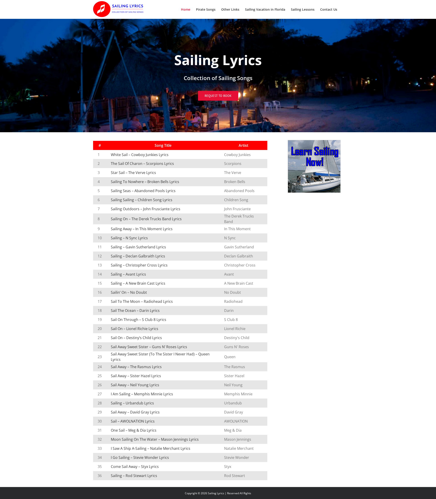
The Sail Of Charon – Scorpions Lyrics (142, 163)
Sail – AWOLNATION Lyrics (133, 421)
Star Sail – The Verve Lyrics (133, 172)
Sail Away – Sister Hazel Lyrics (136, 375)
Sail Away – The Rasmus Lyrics (136, 366)
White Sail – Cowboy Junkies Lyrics (139, 154)
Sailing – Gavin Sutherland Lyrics (138, 247)
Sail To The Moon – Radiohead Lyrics (142, 301)
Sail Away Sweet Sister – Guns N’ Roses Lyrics (149, 346)
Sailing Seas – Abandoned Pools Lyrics (143, 190)
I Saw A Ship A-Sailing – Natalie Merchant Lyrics (150, 448)
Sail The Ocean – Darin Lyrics (135, 310)
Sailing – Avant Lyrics (128, 274)
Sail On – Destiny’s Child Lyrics (136, 337)
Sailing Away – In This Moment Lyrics (142, 228)
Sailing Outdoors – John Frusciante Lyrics (145, 208)
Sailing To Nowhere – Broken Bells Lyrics (145, 181)
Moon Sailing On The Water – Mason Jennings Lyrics (155, 439)
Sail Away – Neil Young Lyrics (135, 384)
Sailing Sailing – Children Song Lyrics (141, 199)
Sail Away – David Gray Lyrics (135, 412)
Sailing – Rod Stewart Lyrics (134, 475)
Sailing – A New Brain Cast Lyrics (138, 283)
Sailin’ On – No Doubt (129, 292)
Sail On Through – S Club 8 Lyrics (138, 319)
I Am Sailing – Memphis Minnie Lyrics (142, 393)
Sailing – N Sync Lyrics (129, 237)
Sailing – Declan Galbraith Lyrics (138, 256)
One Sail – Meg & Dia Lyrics (133, 430)
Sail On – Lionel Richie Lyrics (134, 328)
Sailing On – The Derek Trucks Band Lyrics (146, 218)
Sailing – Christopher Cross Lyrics (139, 265)
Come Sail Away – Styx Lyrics (135, 466)
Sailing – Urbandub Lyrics (132, 403)
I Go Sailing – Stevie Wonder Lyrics (140, 457)
